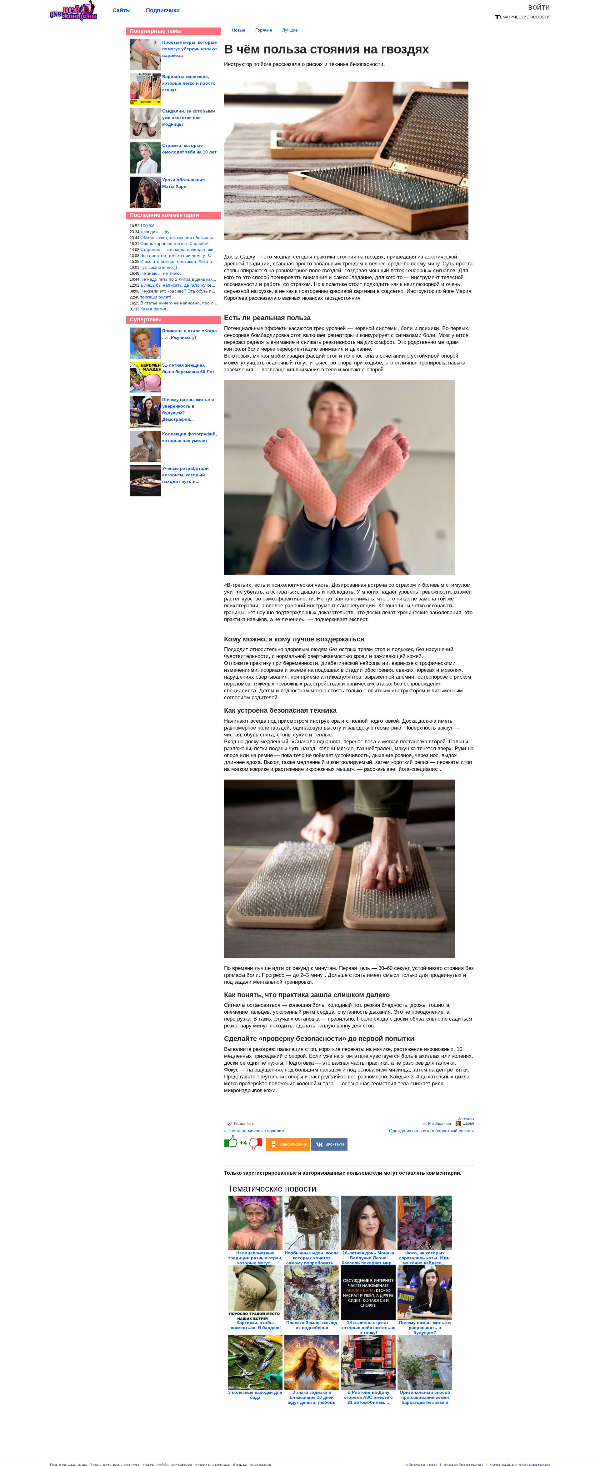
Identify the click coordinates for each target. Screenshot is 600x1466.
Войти (539, 7)
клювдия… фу (154, 231)
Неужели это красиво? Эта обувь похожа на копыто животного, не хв (210, 291)
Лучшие (290, 30)
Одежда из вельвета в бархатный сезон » (431, 1130)
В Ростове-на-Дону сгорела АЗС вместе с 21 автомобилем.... (368, 1397)
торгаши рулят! (155, 296)
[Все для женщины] (73, 19)
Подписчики (163, 10)
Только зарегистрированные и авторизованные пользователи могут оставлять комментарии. (342, 1173)
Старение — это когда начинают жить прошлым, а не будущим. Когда (211, 249)
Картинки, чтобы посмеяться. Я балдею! (255, 1325)
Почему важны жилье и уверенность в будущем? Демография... (425, 1330)
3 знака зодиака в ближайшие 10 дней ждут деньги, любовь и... (312, 1400)
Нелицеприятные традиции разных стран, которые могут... (255, 1257)
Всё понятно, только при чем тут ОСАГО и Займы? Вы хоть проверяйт (212, 255)
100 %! (147, 225)
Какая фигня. (154, 308)
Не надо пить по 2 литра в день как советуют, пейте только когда (206, 279)
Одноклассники (293, 1144)
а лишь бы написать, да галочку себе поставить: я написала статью (209, 285)
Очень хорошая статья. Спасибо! (174, 243)
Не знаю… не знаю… (162, 273)
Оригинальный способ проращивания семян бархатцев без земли (425, 1397)
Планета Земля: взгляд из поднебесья (311, 1325)
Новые (238, 30)
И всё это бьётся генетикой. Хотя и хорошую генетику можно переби (211, 261)
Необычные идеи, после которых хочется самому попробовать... (312, 1257)
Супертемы (146, 319)
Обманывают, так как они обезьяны (176, 237)
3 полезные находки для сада (255, 1395)
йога (250, 1123)
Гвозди (239, 1123)
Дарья (468, 1123)
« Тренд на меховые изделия (254, 1130)
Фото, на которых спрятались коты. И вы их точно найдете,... (425, 1257)
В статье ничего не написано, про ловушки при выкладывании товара (211, 302)
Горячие (263, 30)
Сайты (121, 10)
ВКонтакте (335, 1144)
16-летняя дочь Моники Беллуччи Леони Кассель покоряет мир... (368, 1257)
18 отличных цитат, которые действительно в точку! (368, 1327)
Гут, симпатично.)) (158, 267)
